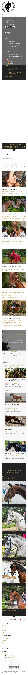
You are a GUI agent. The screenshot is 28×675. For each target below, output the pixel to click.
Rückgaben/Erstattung (7, 645)
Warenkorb (4, 640)
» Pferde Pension (12, 46)
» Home (7, 36)
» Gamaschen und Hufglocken (15, 56)
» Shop (7, 53)
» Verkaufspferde (9, 48)
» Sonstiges (10, 57)
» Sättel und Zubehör (13, 54)
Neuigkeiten (8, 383)
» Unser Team (11, 41)
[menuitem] (14, 59)
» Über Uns (7, 38)
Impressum (4, 625)
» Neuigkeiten (8, 49)
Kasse (3, 642)
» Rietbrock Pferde (12, 40)
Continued (7, 390)
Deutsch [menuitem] (8, 654)
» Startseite (8, 65)
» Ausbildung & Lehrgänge (14, 45)
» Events (7, 51)
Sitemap (4, 632)
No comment (14, 383)
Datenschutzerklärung (7, 627)
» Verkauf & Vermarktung (14, 43)
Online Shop (5, 638)
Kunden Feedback (9, 455)
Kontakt (4, 630)
